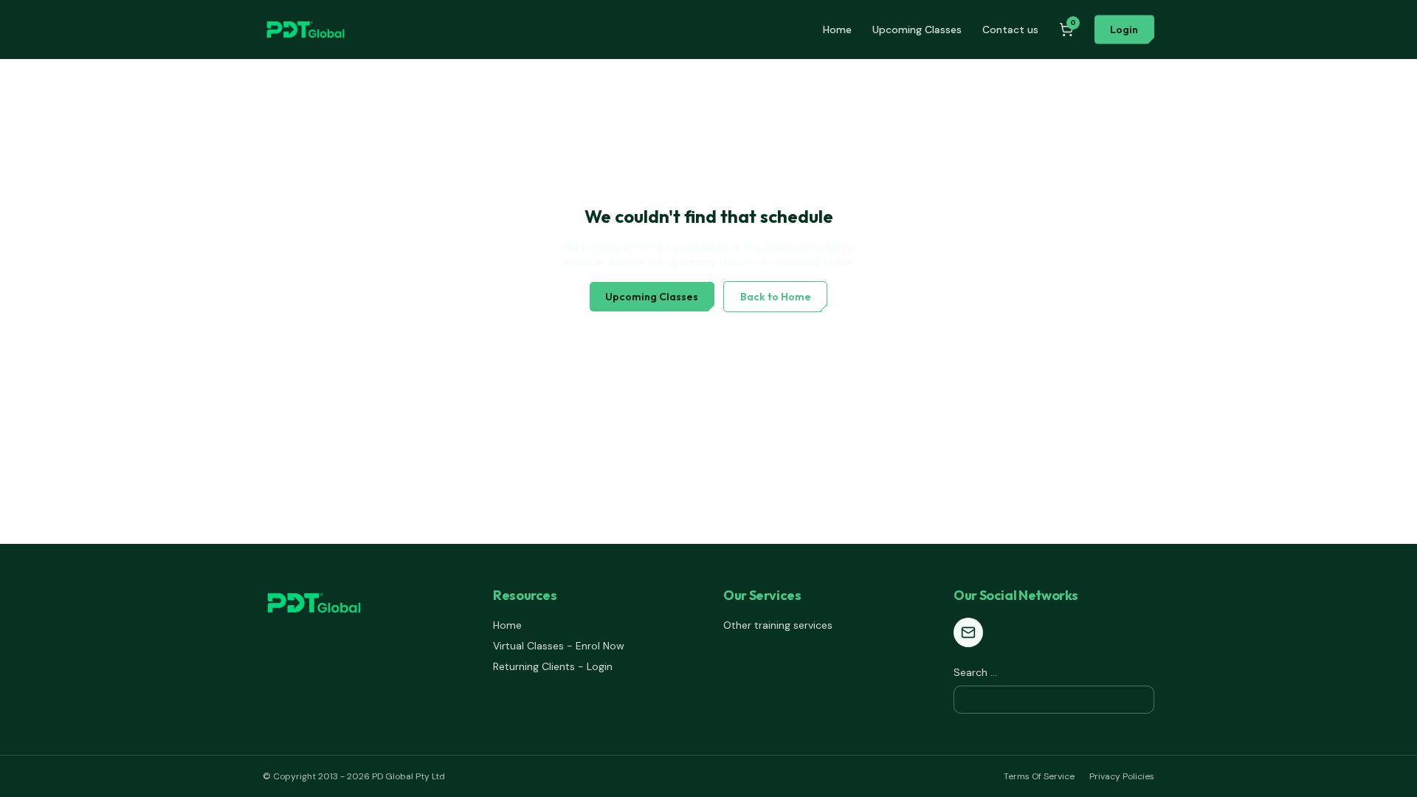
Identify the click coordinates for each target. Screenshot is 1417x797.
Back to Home (775, 296)
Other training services (777, 625)
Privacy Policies (1121, 776)
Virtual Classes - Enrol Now (558, 645)
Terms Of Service (1039, 776)
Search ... (975, 672)
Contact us (1010, 29)
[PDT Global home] (305, 29)
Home (837, 29)
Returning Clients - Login (553, 666)
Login (1124, 29)
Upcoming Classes (917, 29)
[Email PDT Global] (968, 632)
